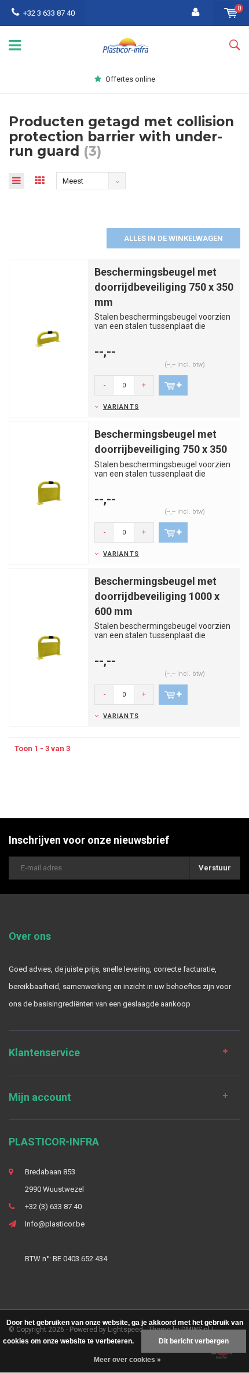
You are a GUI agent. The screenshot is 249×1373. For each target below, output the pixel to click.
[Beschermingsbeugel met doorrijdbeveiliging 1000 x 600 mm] (48, 647)
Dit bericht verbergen (194, 1341)
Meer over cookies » (127, 1360)
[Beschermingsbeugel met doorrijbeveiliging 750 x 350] (48, 492)
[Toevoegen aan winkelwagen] (173, 385)
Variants (121, 407)
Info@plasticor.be (55, 1224)
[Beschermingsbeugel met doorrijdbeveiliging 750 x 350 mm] (48, 338)
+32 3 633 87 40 (49, 13)
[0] (230, 13)
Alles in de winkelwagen (173, 238)
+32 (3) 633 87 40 (53, 1206)
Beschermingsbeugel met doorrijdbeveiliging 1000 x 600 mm (156, 596)
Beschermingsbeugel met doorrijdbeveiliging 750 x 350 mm (163, 286)
